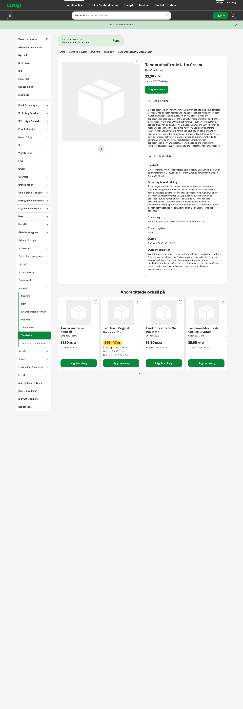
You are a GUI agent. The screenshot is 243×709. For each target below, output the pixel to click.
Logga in (220, 15)
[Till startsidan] (14, 5)
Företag (231, 2)
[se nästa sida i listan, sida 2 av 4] (226, 333)
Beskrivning (161, 101)
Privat (219, 2)
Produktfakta (163, 156)
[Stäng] (236, 24)
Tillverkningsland (157, 228)
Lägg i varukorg (156, 89)
